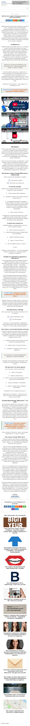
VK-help (3, 2)
